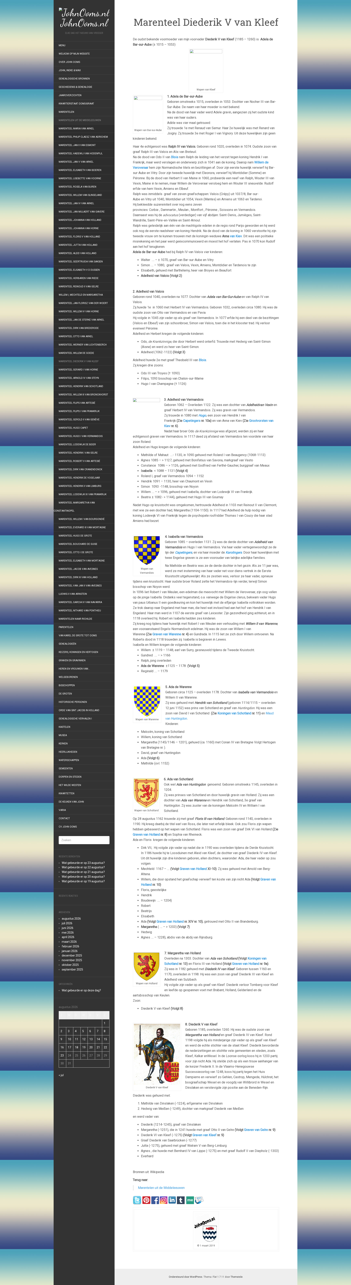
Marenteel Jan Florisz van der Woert (83, 303)
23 (62, 1055)
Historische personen (73, 702)
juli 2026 (67, 923)
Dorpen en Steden (70, 776)
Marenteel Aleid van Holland (77, 253)
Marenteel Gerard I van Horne (78, 369)
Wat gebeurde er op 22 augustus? (83, 867)
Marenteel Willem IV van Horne (79, 311)
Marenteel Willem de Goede (76, 353)
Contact (64, 818)
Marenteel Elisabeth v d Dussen (79, 269)
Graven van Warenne (166, 634)
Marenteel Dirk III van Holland (78, 577)
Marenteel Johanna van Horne (79, 228)
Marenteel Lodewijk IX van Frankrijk (82, 494)
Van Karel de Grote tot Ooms (78, 635)
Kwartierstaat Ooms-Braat (76, 103)
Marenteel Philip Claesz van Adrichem (83, 136)
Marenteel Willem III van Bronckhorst (83, 394)
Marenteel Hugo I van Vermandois (81, 436)
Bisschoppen (67, 685)
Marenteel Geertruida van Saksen (81, 261)
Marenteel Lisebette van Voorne (80, 178)
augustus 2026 (71, 918)
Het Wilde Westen (70, 785)
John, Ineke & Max (70, 70)
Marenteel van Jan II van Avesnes (80, 585)
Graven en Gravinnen (72, 660)
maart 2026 (69, 941)
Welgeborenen (68, 677)
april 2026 (68, 937)
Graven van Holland (146, 834)
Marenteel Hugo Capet (73, 427)
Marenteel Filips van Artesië (77, 402)
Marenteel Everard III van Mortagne (82, 527)
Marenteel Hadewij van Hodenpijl (81, 153)
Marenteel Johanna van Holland (80, 220)
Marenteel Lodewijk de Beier (77, 444)
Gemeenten (66, 768)
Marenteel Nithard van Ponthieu (80, 610)
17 (69, 1047)
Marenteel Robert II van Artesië (79, 461)
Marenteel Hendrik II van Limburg (80, 486)
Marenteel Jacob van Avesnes (78, 569)
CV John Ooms (68, 826)
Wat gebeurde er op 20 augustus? (83, 876)
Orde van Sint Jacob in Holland (79, 710)
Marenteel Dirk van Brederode (79, 328)
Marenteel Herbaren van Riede (79, 278)
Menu (62, 45)
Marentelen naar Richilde (75, 618)
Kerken (63, 743)
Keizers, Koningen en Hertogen (78, 652)
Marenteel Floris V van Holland (79, 236)
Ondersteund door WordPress (185, 1276)
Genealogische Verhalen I (75, 718)
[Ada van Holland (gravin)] (250, 879)
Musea (63, 735)
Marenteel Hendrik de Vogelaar (79, 477)
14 (98, 1039)
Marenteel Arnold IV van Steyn (79, 378)
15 (105, 1039)
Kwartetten (66, 793)
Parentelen (66, 627)
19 (84, 1047)
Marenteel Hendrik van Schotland (81, 386)
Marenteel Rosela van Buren (77, 186)
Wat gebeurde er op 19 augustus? (83, 881)
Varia (62, 810)
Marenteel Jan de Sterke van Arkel (81, 319)
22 (105, 1047)
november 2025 (72, 960)
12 (84, 1039)
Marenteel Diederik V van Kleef (79, 361)
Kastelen (64, 727)
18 (76, 1047)
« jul (61, 1075)
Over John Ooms (69, 62)
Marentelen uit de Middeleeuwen (80, 120)
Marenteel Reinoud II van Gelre (79, 286)
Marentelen (66, 112)
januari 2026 (70, 951)
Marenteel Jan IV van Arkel (76, 203)
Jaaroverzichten (70, 95)
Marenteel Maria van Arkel (76, 128)
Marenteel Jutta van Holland (78, 245)
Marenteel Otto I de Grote (76, 552)
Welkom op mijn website (74, 53)
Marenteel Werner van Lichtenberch (83, 344)
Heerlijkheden (68, 751)
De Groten (65, 693)
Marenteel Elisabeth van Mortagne (82, 560)
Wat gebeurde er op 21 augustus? (83, 872)
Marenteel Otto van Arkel (76, 336)
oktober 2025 (70, 964)
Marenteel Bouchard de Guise (78, 544)
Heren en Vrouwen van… (74, 668)
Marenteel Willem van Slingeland (80, 195)
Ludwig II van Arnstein (73, 594)
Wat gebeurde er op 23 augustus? (83, 862)
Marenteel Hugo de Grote (75, 535)
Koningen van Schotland (235, 713)
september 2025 (72, 969)
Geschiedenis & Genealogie (75, 87)
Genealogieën (67, 643)
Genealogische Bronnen (74, 78)
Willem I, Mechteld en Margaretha (81, 294)
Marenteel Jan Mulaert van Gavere (82, 211)
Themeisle (237, 1276)
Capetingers (191, 421)
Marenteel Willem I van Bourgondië (82, 519)
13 (91, 1039)
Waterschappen (69, 760)
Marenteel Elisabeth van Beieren (80, 170)
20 (91, 1047)
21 (98, 1047)
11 (76, 1039)
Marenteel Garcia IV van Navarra (80, 602)
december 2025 (72, 955)
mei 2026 (68, 932)
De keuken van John (71, 801)
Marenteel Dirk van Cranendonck (80, 469)
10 (69, 1039)
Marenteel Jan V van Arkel (76, 161)
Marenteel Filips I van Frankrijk (79, 411)
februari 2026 (70, 946)
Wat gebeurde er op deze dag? (81, 990)
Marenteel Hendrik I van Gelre (78, 452)
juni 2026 (67, 928)
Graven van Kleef (205, 1135)
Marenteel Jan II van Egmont (77, 145)
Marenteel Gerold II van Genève (79, 419)
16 (62, 1047)
